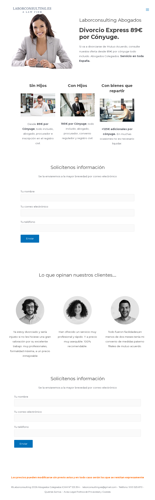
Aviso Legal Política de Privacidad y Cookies (87, 491)
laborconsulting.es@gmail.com (99, 487)
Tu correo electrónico (34, 206)
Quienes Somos (52, 491)
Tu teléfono (28, 221)
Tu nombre (28, 191)
